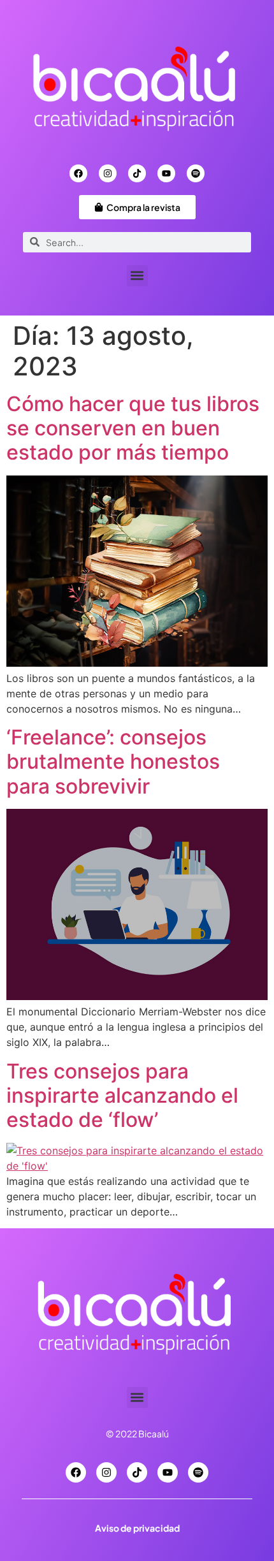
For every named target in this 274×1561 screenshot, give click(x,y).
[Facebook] (78, 173)
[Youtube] (166, 173)
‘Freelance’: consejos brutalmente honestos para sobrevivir (113, 762)
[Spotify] (196, 173)
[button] (137, 275)
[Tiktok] (137, 173)
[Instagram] (108, 173)
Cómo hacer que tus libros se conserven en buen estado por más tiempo (132, 428)
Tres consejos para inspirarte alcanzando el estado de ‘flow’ (122, 1096)
